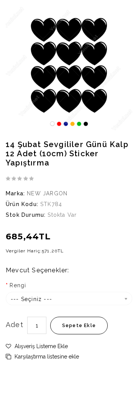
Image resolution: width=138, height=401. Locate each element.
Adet (14, 325)
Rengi (18, 285)
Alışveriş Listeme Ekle (40, 346)
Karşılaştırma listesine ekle (46, 357)
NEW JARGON (47, 193)
